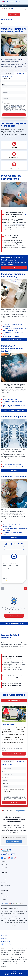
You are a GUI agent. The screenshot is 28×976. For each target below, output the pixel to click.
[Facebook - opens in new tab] (2, 858)
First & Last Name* (6, 78)
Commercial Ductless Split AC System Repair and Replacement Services (14, 329)
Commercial (21, 73)
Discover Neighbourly (13, 841)
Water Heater (14, 537)
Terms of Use (4, 933)
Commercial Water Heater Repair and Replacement (12, 533)
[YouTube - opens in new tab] (9, 858)
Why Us (3, 876)
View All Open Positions (13, 754)
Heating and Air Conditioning (14, 339)
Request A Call (14, 114)
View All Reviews (14, 548)
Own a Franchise (5, 885)
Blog (2, 893)
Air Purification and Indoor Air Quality (14, 410)
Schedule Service (15, 14)
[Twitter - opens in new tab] (5, 858)
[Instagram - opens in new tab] (15, 858)
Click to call (15, 616)
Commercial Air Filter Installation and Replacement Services (12, 402)
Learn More (14, 267)
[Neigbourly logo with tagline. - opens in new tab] (21, 811)
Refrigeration (14, 470)
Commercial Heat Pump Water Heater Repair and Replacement (14, 525)
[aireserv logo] (14, 850)
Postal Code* (5, 95)
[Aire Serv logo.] (7, 811)
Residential (8, 73)
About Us (3, 879)
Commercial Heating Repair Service (12, 336)
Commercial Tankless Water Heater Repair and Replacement (15, 529)
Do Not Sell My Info (5, 941)
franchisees (17, 106)
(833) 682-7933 (9, 854)
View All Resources (13, 700)
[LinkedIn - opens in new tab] (12, 858)
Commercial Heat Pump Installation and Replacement (13, 333)
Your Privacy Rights (7, 943)
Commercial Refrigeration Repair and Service (14, 467)
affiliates (11, 106)
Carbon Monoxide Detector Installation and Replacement (14, 405)
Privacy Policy (4, 935)
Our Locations (4, 896)
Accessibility (4, 938)
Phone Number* (5, 90)
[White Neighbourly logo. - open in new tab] (4, 5)
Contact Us (4, 882)
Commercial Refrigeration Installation (12, 464)
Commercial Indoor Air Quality (10, 399)
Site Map (3, 899)
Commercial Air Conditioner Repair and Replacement (13, 325)
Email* (3, 84)
